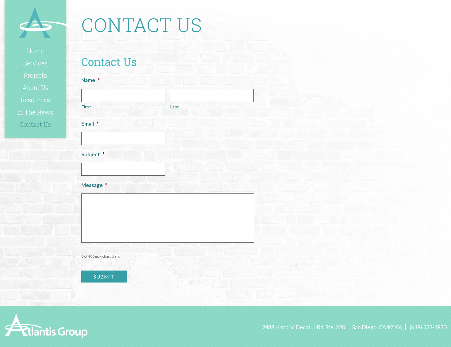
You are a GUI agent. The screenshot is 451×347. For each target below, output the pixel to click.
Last (174, 106)
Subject (93, 154)
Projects (35, 75)
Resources (35, 100)
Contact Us (35, 124)
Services (35, 63)
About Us (35, 88)
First (86, 106)
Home (35, 51)
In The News (35, 112)
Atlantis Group (44, 22)
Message (94, 185)
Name (90, 80)
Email (89, 123)
